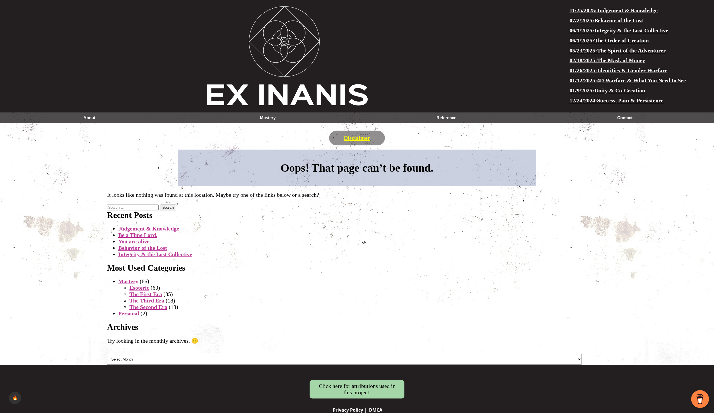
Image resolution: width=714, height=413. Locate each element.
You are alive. (134, 241)
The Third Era (146, 300)
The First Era (145, 294)
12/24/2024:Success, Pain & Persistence (617, 100)
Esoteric (139, 288)
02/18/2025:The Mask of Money (607, 60)
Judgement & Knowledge (148, 228)
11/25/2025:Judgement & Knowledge (614, 10)
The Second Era (148, 307)
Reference (446, 117)
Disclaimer (357, 138)
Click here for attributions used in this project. (357, 389)
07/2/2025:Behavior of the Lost (606, 20)
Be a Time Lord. (137, 235)
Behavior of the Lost (142, 248)
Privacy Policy (347, 410)
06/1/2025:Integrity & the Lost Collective (619, 30)
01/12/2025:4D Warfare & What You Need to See (628, 80)
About (89, 117)
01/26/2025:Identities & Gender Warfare (618, 70)
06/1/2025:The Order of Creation (609, 40)
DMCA (375, 410)
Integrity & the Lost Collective (155, 254)
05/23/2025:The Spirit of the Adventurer (618, 50)
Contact (625, 117)
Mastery (268, 117)
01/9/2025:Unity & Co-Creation (607, 90)
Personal (128, 313)
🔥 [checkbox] (15, 397)
